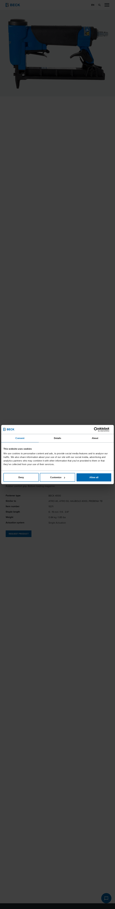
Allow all (93, 477)
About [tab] (95, 438)
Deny (21, 477)
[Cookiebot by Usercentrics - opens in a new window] (98, 429)
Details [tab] (57, 438)
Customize (55, 477)
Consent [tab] (19, 438)
